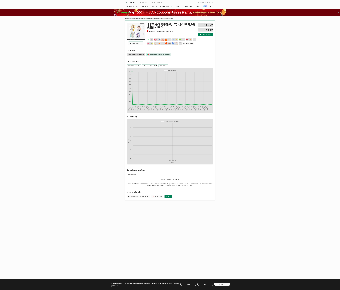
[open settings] (210, 6)
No (205, 284)
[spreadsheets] (172, 6)
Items (133, 18)
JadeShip (128, 18)
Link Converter (187, 6)
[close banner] (338, 12)
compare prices (188, 43)
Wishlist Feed (164, 6)
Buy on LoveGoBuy (206, 34)
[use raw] (180, 43)
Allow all (222, 284)
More (197, 6)
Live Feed (154, 6)
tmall (137, 18)
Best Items (144, 6)
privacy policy (157, 284)
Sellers (178, 6)
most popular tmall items (164, 31)
